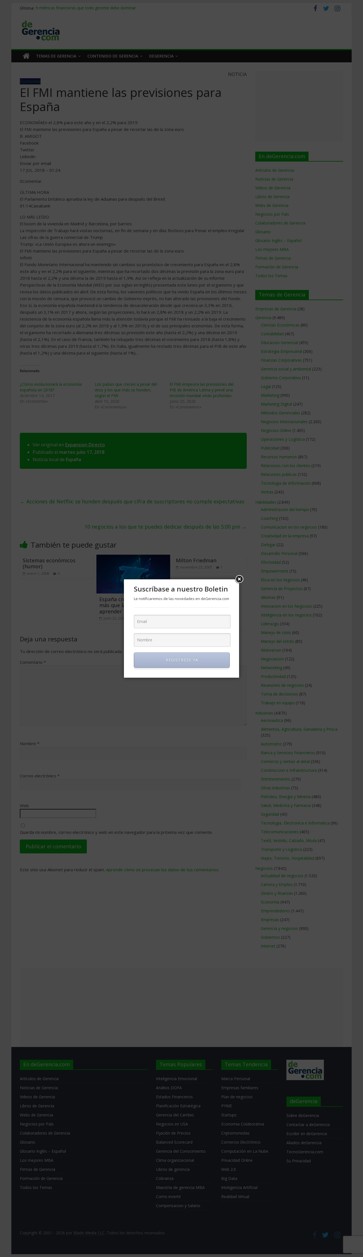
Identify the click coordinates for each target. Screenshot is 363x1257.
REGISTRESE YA (182, 660)
